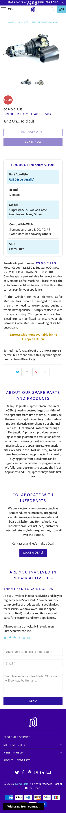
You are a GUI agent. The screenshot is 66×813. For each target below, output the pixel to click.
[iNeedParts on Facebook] (10, 638)
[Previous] (6, 50)
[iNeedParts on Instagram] (19, 638)
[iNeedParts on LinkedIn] (24, 638)
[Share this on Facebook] (27, 372)
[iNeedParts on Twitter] (5, 638)
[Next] (60, 50)
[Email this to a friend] (46, 372)
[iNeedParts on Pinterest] (14, 638)
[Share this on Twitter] (18, 372)
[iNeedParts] (33, 9)
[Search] (52, 9)
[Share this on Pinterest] (36, 372)
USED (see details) (21, 179)
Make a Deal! (33, 552)
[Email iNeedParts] (28, 638)
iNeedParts (21, 784)
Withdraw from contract (23, 806)
